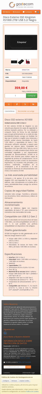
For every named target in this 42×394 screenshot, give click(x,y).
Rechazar (14, 381)
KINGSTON (25, 70)
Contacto (28, 12)
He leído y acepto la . (18, 362)
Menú (7, 12)
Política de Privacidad (25, 358)
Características (9, 111)
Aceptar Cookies (24, 381)
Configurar (6, 381)
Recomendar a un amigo (26, 111)
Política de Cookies (32, 391)
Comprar (32, 95)
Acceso (17, 12)
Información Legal (29, 373)
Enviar (28, 367)
